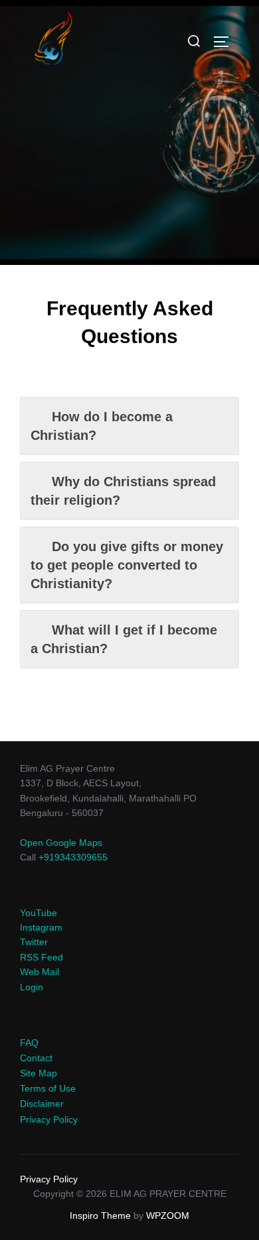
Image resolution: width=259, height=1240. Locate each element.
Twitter (34, 942)
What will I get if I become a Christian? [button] (124, 639)
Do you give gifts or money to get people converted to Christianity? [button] (127, 565)
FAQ (29, 1042)
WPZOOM (167, 1215)
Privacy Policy (49, 1119)
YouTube (38, 912)
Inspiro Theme (100, 1215)
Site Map (38, 1073)
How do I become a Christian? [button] (102, 425)
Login (31, 987)
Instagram (41, 927)
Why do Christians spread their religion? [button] (123, 490)
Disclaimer (42, 1103)
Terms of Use (48, 1088)
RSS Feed (41, 957)
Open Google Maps (61, 842)
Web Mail (39, 971)
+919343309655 (73, 857)
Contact (36, 1058)
